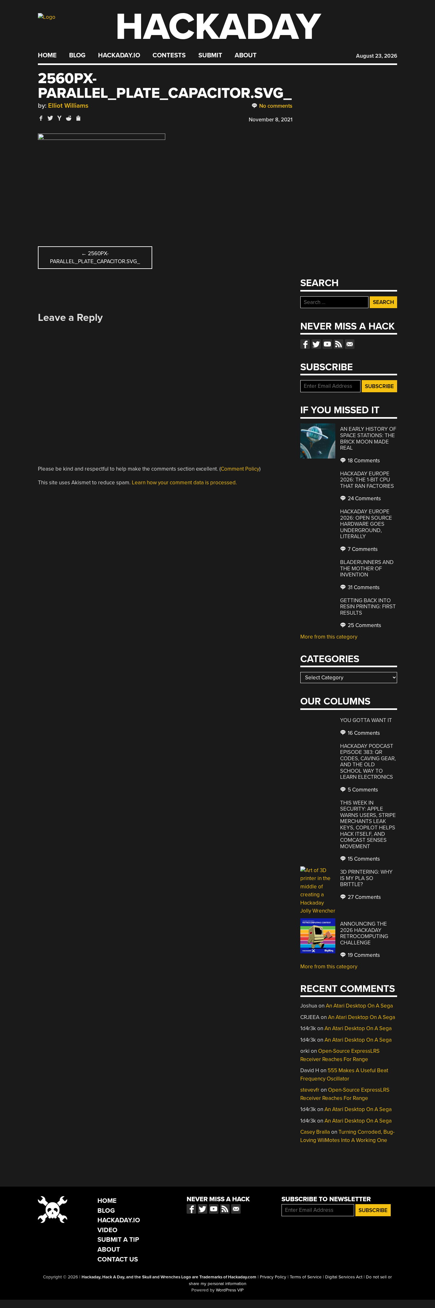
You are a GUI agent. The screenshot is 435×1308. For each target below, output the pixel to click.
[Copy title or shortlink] (78, 118)
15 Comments (363, 859)
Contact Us (117, 1259)
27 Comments (363, 897)
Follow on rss (338, 344)
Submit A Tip (118, 1240)
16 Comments (363, 733)
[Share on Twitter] (50, 118)
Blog (77, 55)
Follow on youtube (327, 344)
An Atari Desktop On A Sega (359, 1005)
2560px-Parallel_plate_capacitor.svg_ (95, 257)
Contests (169, 55)
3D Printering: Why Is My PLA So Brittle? (366, 878)
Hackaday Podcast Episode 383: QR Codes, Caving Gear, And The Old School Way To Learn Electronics (368, 762)
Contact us (349, 344)
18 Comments (363, 460)
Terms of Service (306, 1277)
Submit (210, 55)
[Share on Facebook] (41, 118)
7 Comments (362, 549)
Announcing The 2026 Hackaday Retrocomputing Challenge (364, 933)
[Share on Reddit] (69, 118)
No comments (275, 106)
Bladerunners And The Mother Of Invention (367, 568)
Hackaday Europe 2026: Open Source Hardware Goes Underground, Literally (366, 524)
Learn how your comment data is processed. (184, 482)
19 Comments (363, 955)
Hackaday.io (119, 55)
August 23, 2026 (376, 56)
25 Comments (363, 625)
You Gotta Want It (366, 720)
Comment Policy (240, 469)
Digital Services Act (343, 1277)
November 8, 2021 (270, 119)
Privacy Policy (273, 1277)
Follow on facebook (305, 344)
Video (107, 1230)
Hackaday (218, 27)
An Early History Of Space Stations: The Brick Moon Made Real (368, 438)
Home (47, 55)
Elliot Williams (68, 106)
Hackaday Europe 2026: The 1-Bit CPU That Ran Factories (367, 479)
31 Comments (363, 587)
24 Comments (363, 498)
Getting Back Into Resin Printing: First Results (368, 606)
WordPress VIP (230, 1290)
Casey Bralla (315, 1132)
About (246, 55)
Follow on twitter (316, 344)
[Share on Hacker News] (59, 118)
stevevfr (309, 1090)
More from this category (328, 636)
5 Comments (362, 789)
